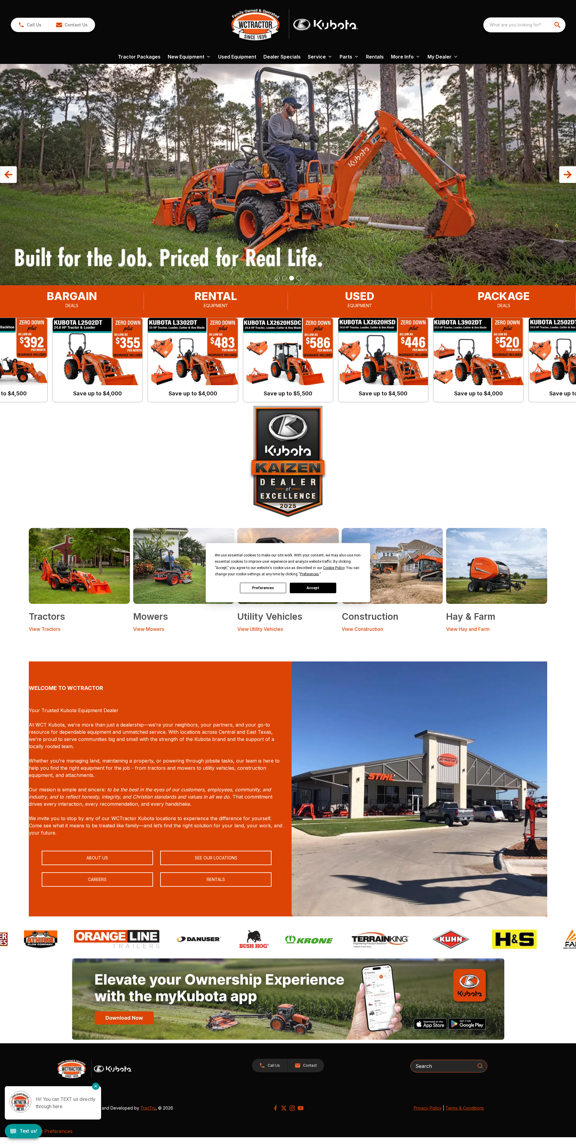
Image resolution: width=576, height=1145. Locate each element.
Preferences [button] (309, 574)
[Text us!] (23, 1131)
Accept (313, 588)
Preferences (263, 588)
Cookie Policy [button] (333, 567)
